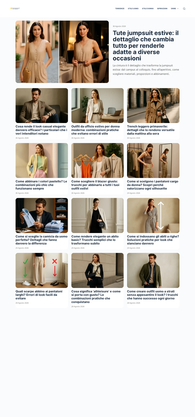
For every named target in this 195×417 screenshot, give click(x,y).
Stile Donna (148, 8)
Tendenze (119, 8)
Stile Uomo (133, 8)
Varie (173, 8)
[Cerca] (184, 9)
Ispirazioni (162, 8)
